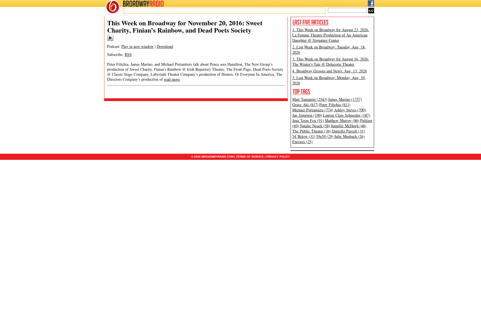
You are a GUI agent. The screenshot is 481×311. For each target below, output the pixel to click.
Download (165, 46)
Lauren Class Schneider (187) (346, 115)
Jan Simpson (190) (307, 115)
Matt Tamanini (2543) (309, 99)
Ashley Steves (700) (350, 109)
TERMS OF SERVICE (250, 156)
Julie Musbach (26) (349, 136)
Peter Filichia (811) (334, 104)
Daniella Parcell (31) (348, 131)
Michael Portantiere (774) (312, 109)
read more (172, 79)
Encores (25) (302, 141)
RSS (128, 54)
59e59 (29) (324, 136)
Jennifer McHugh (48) (348, 125)
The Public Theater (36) (311, 131)
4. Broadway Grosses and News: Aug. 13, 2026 (329, 71)
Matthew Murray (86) (342, 120)
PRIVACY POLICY (278, 156)
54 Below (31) (303, 136)
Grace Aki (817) (305, 104)
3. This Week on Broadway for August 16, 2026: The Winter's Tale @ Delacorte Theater (330, 61)
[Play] (110, 40)
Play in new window (137, 46)
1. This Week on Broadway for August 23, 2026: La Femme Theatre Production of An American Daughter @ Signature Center (330, 35)
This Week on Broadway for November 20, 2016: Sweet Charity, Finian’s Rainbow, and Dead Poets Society (184, 26)
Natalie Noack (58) (315, 125)
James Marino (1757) (345, 99)
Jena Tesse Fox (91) (308, 120)
